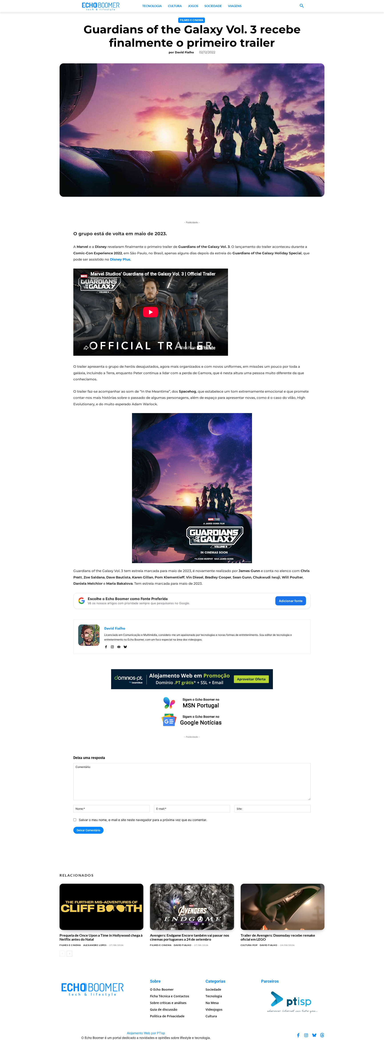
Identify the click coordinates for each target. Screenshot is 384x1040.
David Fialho (184, 52)
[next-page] (69, 954)
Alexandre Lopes (94, 945)
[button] (301, 6)
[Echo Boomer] (101, 6)
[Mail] (118, 646)
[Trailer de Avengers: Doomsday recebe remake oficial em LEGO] (282, 907)
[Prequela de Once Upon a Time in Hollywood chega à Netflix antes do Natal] (101, 907)
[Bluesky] (125, 646)
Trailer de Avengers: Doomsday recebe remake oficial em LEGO (278, 937)
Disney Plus (120, 259)
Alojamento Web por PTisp (146, 1033)
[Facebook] (106, 646)
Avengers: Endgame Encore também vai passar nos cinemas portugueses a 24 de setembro (189, 937)
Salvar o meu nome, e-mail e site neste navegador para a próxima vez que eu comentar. (143, 820)
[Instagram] (112, 646)
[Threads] (322, 1035)
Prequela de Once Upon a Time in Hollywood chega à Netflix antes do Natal (101, 937)
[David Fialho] (89, 636)
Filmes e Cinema (191, 20)
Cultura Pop (249, 945)
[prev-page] (62, 954)
